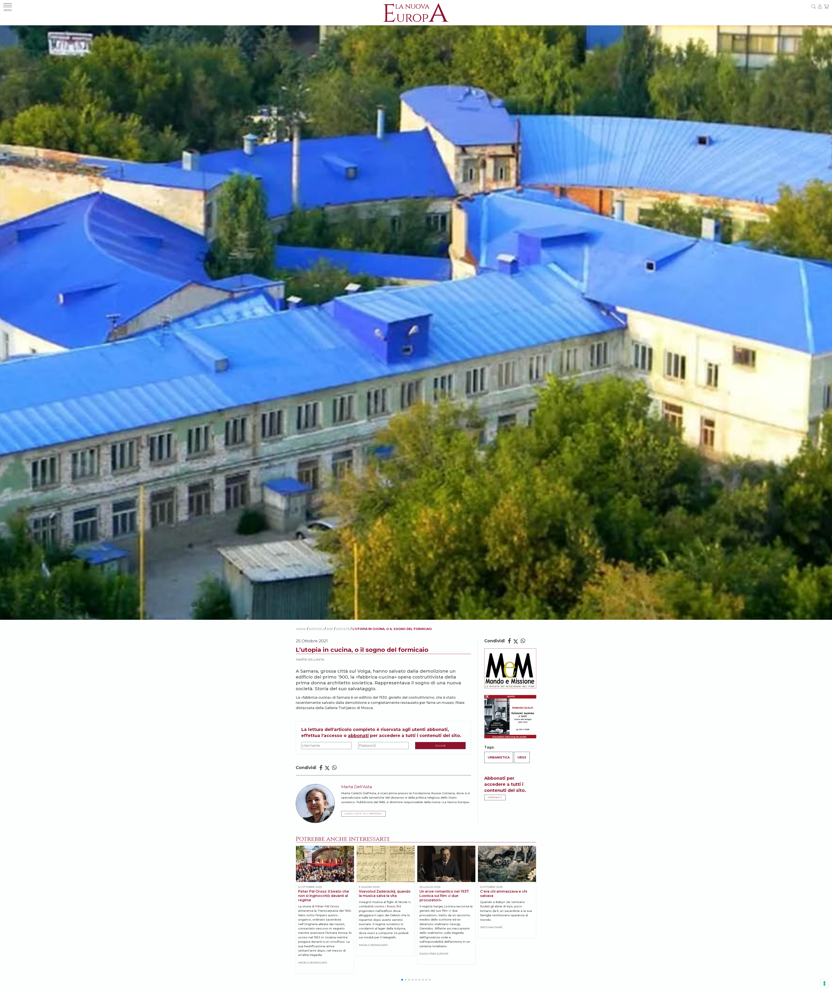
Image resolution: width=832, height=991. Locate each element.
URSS (521, 757)
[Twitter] (327, 768)
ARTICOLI (316, 629)
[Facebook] (321, 768)
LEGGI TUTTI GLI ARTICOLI (363, 813)
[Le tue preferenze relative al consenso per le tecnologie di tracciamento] (824, 983)
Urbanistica (499, 757)
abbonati (358, 735)
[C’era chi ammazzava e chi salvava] (507, 864)
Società (343, 629)
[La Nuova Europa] (416, 12)
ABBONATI (495, 797)
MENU (8, 10)
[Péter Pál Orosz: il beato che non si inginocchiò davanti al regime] (325, 864)
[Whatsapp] (334, 768)
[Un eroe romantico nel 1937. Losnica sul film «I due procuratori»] (446, 864)
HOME (301, 629)
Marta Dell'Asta (310, 659)
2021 (330, 629)
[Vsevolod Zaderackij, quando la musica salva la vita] (386, 864)
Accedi (440, 745)
